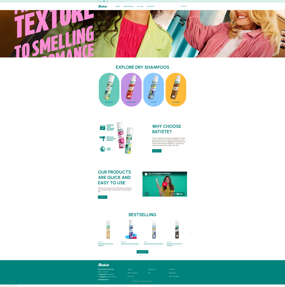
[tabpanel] (109, 90)
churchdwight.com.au (103, 279)
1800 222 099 (103, 274)
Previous (94, 234)
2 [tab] (142, 255)
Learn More (156, 150)
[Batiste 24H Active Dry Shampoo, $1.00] (154, 229)
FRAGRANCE (109, 102)
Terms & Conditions (174, 276)
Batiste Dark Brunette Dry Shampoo (174, 244)
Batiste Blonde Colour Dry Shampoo (105, 244)
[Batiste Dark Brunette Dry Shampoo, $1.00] (177, 229)
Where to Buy (150, 6)
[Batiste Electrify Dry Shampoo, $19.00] (131, 229)
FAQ (149, 273)
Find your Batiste (142, 251)
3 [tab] (144, 255)
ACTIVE (153, 102)
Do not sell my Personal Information (8, 285)
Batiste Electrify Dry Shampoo (130, 244)
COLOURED (176, 102)
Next (191, 234)
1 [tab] (140, 255)
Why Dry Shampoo (129, 6)
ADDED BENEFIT (131, 102)
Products (117, 6)
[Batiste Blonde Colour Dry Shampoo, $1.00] (108, 229)
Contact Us (172, 269)
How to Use (140, 6)
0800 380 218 (103, 276)
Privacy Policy (172, 273)
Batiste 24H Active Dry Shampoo (153, 244)
